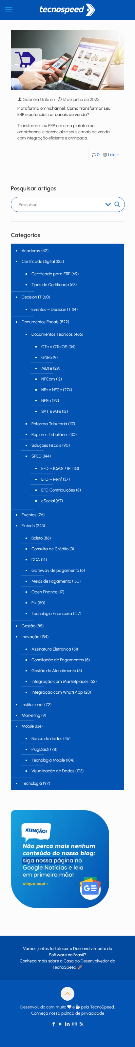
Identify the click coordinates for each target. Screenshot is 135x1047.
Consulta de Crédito (49, 548)
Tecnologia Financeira (51, 613)
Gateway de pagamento (55, 570)
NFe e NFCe (51, 389)
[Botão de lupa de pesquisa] (117, 204)
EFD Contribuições (58, 490)
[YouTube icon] (60, 1024)
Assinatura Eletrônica (51, 649)
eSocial (48, 500)
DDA (35, 559)
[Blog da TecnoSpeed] (67, 10)
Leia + (113, 154)
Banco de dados (46, 738)
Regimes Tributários (49, 434)
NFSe (46, 400)
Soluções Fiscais (46, 445)
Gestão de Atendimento (53, 670)
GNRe (46, 357)
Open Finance (44, 591)
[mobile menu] (8, 9)
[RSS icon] (81, 1024)
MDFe (46, 368)
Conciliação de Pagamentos (57, 659)
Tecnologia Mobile (48, 760)
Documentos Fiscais (40, 321)
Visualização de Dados (52, 770)
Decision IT (32, 297)
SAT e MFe (51, 411)
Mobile (28, 726)
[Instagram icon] (74, 1024)
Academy (31, 250)
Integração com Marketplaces (59, 681)
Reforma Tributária (49, 423)
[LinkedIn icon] (67, 1024)
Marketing (31, 715)
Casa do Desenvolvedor (86, 960)
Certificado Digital (38, 261)
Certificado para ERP (50, 273)
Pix (34, 602)
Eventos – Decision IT (51, 309)
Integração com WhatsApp (57, 692)
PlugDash (40, 749)
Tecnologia (32, 783)
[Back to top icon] (67, 994)
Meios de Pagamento (51, 581)
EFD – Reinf (51, 479)
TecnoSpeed (64, 967)
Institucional (32, 704)
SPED (36, 456)
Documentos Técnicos (52, 334)
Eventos (29, 514)
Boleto (37, 538)
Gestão (28, 625)
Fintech (28, 525)
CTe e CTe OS (54, 346)
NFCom (48, 379)
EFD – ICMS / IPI (56, 468)
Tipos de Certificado (50, 284)
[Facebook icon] (53, 1024)
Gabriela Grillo (36, 99)
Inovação (30, 636)
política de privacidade (82, 1013)
